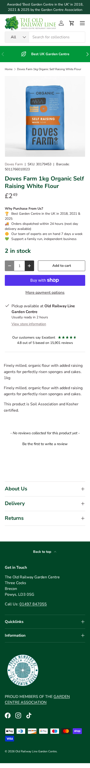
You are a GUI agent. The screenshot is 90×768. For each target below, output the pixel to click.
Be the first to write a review (45, 443)
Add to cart (61, 265)
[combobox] (45, 37)
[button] (71, 23)
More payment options (45, 292)
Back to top (42, 551)
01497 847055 (33, 604)
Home (8, 69)
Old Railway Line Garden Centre (36, 751)
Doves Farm (14, 164)
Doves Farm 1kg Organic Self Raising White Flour (49, 69)
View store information (29, 324)
